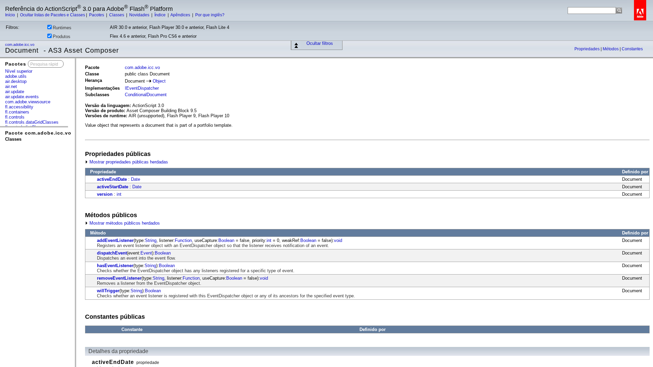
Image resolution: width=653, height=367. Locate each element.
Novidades (139, 15)
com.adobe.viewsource (27, 101)
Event (146, 253)
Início (10, 15)
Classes (117, 15)
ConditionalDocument (146, 94)
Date (135, 179)
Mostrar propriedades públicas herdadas (128, 161)
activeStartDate (112, 186)
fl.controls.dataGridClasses (31, 122)
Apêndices (180, 15)
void (338, 240)
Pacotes (97, 15)
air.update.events (22, 96)
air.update (14, 91)
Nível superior (18, 71)
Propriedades (587, 49)
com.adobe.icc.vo (20, 44)
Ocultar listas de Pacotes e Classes (52, 15)
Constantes (632, 49)
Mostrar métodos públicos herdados (124, 223)
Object (159, 81)
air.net (11, 86)
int (119, 194)
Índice (160, 15)
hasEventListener (115, 265)
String (150, 240)
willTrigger (108, 290)
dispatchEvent (112, 253)
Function (183, 240)
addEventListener (115, 240)
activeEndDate (112, 179)
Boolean (226, 240)
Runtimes (62, 27)
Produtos (61, 36)
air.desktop (16, 81)
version (105, 194)
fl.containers (17, 112)
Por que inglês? (209, 15)
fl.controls (14, 117)
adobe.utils (16, 76)
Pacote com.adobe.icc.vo (38, 133)
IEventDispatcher (142, 88)
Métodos (611, 49)
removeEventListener (119, 278)
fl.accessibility (19, 106)
